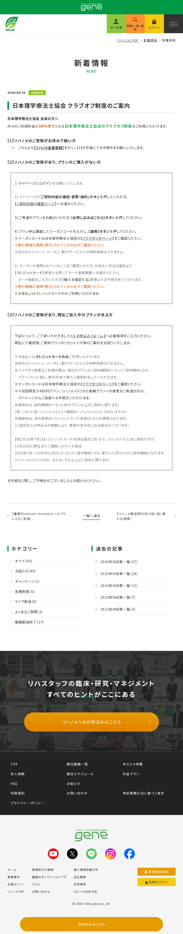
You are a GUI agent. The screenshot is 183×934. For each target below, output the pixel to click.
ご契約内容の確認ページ (35, 203)
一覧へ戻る (91, 515)
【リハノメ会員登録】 (49, 147)
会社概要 (80, 877)
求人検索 (17, 773)
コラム (36, 884)
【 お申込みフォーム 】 (89, 335)
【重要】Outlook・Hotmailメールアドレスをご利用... (39, 516)
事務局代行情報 (43, 869)
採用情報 (80, 884)
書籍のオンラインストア (47, 877)
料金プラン (131, 773)
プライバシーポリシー (27, 802)
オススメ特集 (133, 764)
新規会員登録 (158, 871)
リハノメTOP (16, 891)
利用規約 (17, 793)
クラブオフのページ (97, 238)
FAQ (13, 783)
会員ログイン (158, 882)
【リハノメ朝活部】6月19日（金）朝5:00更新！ (141, 516)
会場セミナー (16, 884)
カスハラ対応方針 (85, 891)
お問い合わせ (77, 793)
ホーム (11, 869)
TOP (14, 764)
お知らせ (73, 783)
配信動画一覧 (77, 764)
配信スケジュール (80, 773)
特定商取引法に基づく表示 (143, 793)
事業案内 (13, 877)
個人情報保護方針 (86, 869)
